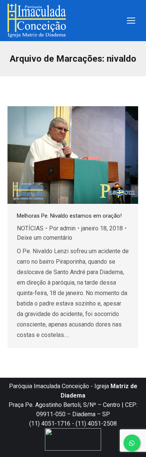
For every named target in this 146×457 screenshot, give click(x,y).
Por (62, 228)
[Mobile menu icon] (131, 20)
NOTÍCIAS (30, 228)
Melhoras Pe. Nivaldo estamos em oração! (69, 215)
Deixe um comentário (44, 237)
